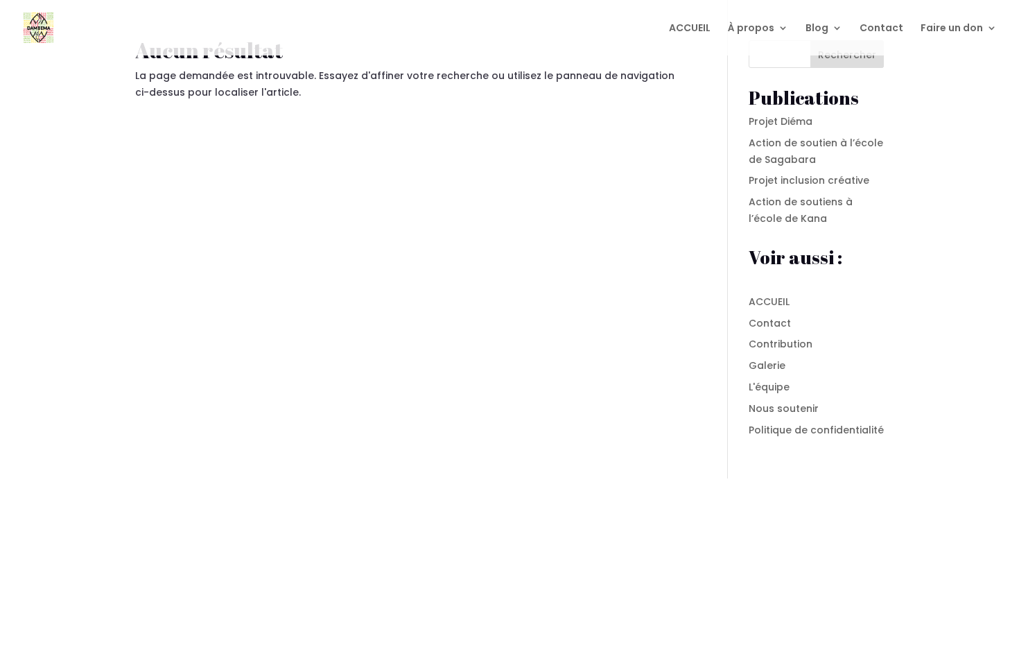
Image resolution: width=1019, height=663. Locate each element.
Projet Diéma (780, 121)
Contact (881, 29)
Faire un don (952, 29)
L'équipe (769, 387)
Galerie (767, 365)
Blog (816, 29)
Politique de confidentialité (816, 430)
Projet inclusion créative (809, 180)
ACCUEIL (690, 29)
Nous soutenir (784, 408)
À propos (751, 29)
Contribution (780, 344)
